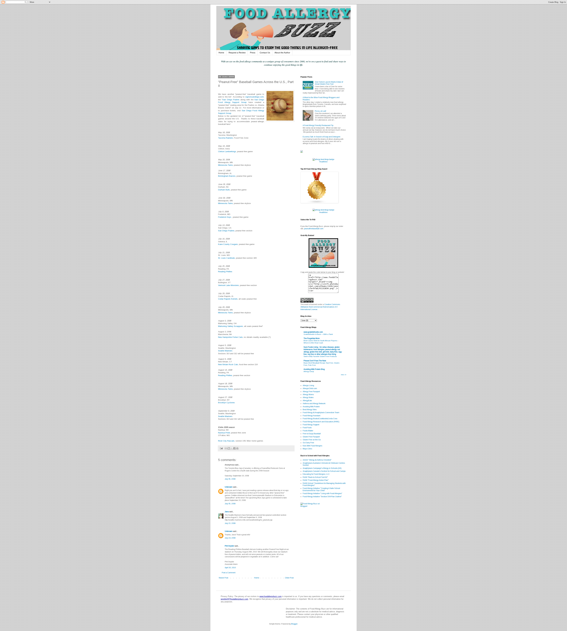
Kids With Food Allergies (312, 446)
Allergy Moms (308, 394)
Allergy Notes (308, 397)
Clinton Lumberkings (227, 151)
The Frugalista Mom (312, 338)
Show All (343, 374)
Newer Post (223, 578)
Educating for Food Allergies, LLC (316, 474)
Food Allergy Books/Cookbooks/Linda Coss (320, 419)
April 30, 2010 (230, 568)
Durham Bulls (224, 190)
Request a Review (237, 52)
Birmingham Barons (227, 176)
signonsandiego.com (254, 97)
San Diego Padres (230, 100)
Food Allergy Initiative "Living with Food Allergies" (322, 493)
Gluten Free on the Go (312, 440)
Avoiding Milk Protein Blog (314, 369)
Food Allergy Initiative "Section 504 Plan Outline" (322, 497)
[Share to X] (231, 448)
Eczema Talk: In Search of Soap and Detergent (321, 137)
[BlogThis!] (228, 448)
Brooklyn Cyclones (226, 402)
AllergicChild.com (310, 388)
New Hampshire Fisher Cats (230, 337)
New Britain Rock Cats (228, 364)
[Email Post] (221, 448)
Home (221, 52)
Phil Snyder (229, 546)
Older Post (289, 578)
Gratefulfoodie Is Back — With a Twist (318, 334)
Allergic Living (308, 385)
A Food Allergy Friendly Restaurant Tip (318, 125)
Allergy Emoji (309, 371)
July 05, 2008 (230, 479)
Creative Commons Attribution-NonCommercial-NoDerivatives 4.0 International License (320, 306)
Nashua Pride (224, 433)
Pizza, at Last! (320, 111)
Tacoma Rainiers (225, 138)
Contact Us (265, 52)
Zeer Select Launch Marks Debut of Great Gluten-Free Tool (329, 83)
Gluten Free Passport (311, 437)
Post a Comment (228, 573)
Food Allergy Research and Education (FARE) (321, 422)
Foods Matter (308, 431)
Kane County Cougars (228, 244)
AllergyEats (307, 401)
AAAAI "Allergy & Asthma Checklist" (317, 460)
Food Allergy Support (311, 425)
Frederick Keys (225, 217)
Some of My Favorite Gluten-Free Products (320, 356)
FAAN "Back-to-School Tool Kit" (315, 477)
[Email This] (226, 448)
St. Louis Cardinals (226, 258)
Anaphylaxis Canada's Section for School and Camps (324, 471)
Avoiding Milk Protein (311, 407)
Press (252, 52)
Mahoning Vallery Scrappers (230, 326)
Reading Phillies (225, 271)
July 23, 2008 (230, 523)
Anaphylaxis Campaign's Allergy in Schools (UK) (322, 468)
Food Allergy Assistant (311, 416)
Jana (227, 512)
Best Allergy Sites (310, 410)
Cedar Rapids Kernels (228, 299)
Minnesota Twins (225, 165)
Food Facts (307, 428)
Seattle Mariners (225, 351)
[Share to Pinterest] (237, 448)
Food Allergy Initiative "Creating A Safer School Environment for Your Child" (321, 489)
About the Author (282, 52)
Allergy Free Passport (311, 392)
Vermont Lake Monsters (228, 285)
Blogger (294, 624)
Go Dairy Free (308, 443)
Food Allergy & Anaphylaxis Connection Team (321, 413)
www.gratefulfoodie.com (313, 332)
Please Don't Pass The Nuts (315, 361)
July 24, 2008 (230, 538)
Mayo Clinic (307, 449)
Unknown (228, 487)
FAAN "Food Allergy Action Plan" (316, 480)
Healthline (323, 162)
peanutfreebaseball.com (313, 229)
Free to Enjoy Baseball (312, 434)
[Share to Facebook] (234, 448)
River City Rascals (226, 441)
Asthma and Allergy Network (314, 403)
